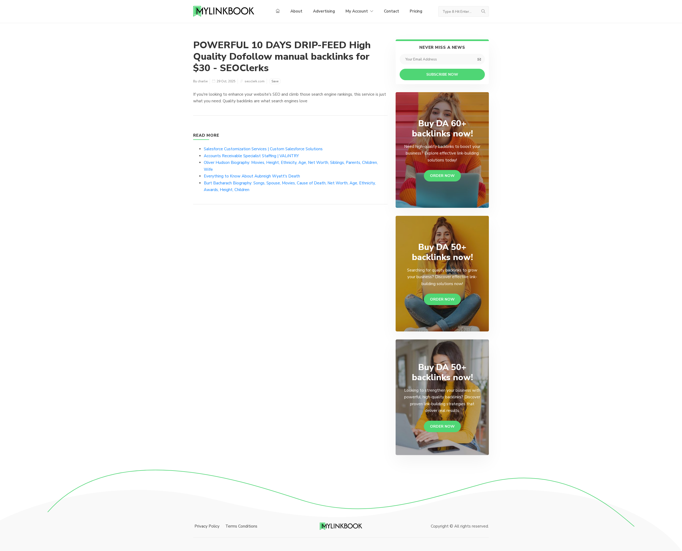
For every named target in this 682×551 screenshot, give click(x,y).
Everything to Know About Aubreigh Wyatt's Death (252, 176)
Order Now (442, 175)
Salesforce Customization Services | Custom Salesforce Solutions (263, 149)
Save (274, 81)
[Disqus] (290, 288)
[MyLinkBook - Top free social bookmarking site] (341, 526)
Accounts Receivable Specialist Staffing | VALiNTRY (251, 156)
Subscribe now (442, 74)
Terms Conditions (241, 526)
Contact (391, 11)
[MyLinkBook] (223, 11)
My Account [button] (357, 11)
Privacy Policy (207, 526)
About (296, 11)
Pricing (416, 11)
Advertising (324, 11)
